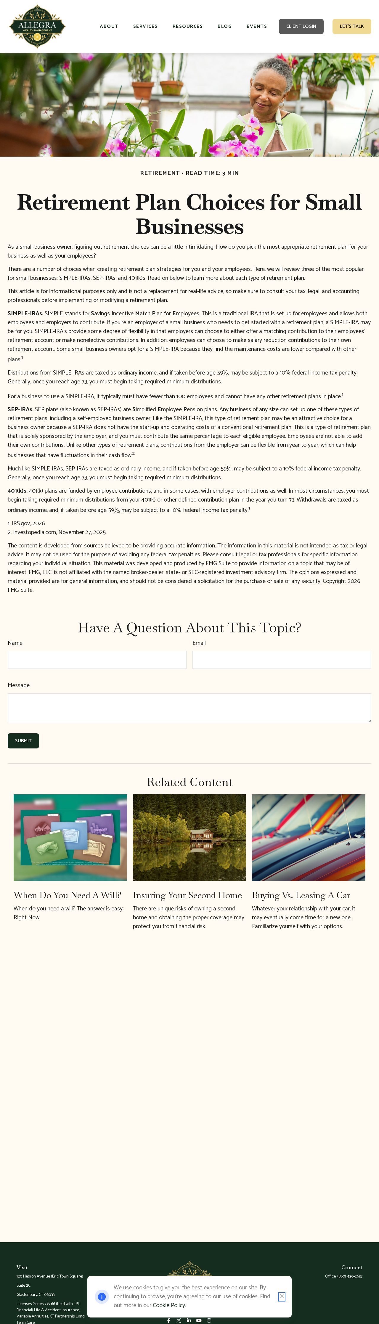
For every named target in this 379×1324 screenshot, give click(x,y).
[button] (109, 27)
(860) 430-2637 (349, 1276)
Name (15, 643)
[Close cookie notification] (282, 1297)
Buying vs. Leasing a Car (301, 895)
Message (19, 685)
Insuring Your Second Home (187, 895)
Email (199, 643)
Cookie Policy (169, 1305)
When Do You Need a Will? (67, 895)
